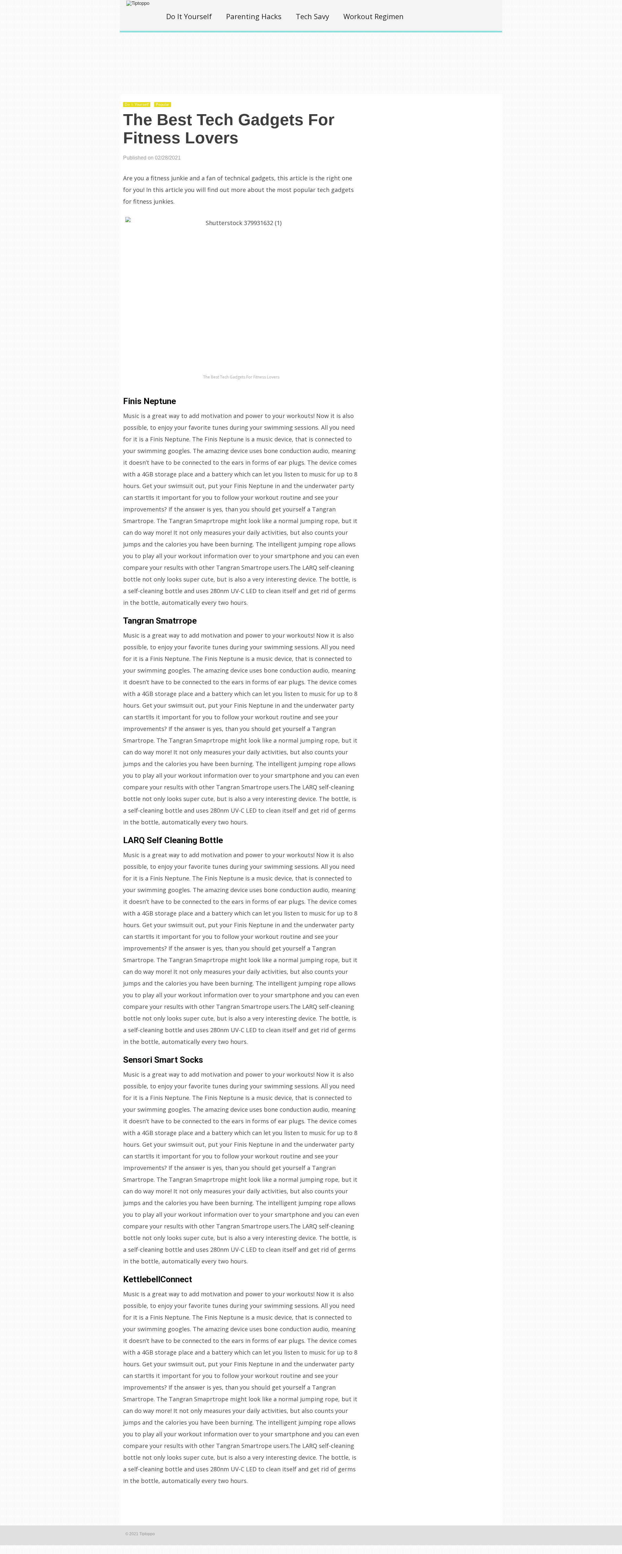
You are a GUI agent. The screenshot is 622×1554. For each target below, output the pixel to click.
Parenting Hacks (254, 16)
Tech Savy (312, 16)
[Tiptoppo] (137, 3)
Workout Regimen (373, 16)
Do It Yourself (189, 16)
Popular (162, 104)
